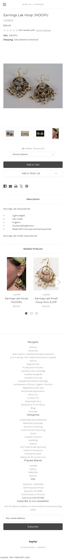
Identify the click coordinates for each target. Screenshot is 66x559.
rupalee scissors (33, 436)
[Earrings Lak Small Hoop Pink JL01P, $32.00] (46, 274)
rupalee (33, 465)
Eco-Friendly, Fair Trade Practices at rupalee (33, 357)
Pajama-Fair (33, 364)
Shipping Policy (33, 401)
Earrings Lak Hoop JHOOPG (16, 300)
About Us (33, 394)
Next (58, 282)
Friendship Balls (33, 453)
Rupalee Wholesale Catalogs (33, 381)
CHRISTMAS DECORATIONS (33, 420)
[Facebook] (5, 186)
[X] (21, 186)
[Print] (15, 186)
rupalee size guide (33, 374)
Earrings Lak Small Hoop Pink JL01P (46, 300)
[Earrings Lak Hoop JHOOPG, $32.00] (16, 274)
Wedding (33, 440)
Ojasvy (33, 469)
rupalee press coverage (33, 371)
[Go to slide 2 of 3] (31, 313)
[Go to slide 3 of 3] (36, 313)
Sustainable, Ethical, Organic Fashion (33, 384)
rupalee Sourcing (33, 377)
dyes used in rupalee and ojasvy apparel (33, 354)
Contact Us (33, 398)
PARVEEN (33, 472)
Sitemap (33, 411)
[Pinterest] (26, 186)
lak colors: (33, 148)
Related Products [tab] (33, 248)
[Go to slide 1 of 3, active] (26, 313)
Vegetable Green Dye (33, 387)
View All (33, 475)
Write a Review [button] (43, 30)
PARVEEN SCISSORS (33, 423)
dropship (33, 350)
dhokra (33, 347)
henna (33, 360)
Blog (33, 408)
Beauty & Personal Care (33, 457)
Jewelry (33, 443)
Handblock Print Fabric (33, 404)
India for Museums (33, 450)
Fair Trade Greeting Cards (33, 447)
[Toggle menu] (4, 4)
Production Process (33, 367)
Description (33, 199)
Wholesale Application (33, 391)
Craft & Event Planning (33, 430)
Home (33, 433)
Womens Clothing (33, 426)
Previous (4, 282)
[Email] (10, 186)
